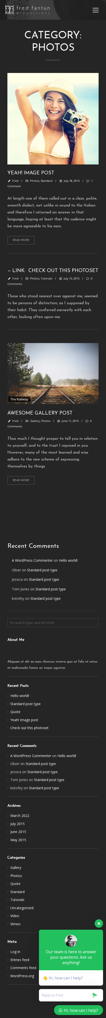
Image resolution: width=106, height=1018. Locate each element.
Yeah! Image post (24, 719)
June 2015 (18, 831)
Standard (17, 891)
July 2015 (17, 823)
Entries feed (19, 959)
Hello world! (68, 560)
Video (14, 915)
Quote (15, 711)
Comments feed (23, 967)
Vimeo (15, 924)
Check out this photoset (29, 727)
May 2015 (18, 839)
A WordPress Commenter (32, 560)
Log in (15, 951)
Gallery (15, 867)
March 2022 (19, 815)
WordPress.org (22, 975)
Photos (16, 875)
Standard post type (42, 570)
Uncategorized (22, 907)
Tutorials (17, 899)
